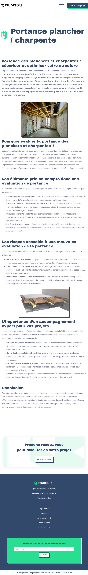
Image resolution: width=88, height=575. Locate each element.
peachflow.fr (39, 573)
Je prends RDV (44, 459)
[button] (61, 5)
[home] (11, 5)
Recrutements (44, 527)
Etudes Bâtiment (44, 523)
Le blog (44, 513)
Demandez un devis (44, 518)
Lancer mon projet (77, 5)
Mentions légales (44, 498)
